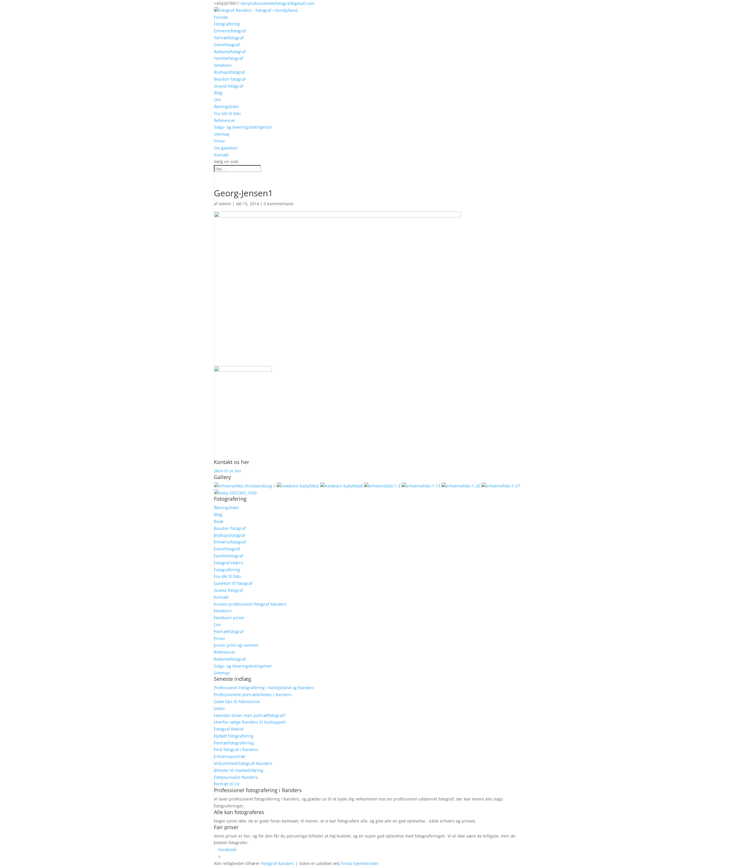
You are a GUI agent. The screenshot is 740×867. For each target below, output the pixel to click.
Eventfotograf (227, 44)
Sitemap (222, 673)
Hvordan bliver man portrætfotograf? (249, 715)
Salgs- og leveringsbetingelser (243, 127)
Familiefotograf (228, 58)
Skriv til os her (227, 471)
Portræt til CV (226, 784)
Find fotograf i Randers (236, 749)
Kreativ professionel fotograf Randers (250, 604)
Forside (221, 17)
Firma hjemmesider (360, 863)
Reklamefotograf (230, 51)
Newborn (223, 65)
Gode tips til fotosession (237, 701)
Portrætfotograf (229, 37)
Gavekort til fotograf (233, 583)
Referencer (224, 120)
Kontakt (221, 155)
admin (225, 203)
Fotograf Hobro (228, 562)
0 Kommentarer (279, 203)
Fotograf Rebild (228, 729)
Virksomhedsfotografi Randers (243, 763)
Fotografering (227, 24)
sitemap (222, 134)
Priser (219, 141)
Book (218, 521)
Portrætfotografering (234, 743)
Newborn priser (229, 617)
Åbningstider (226, 106)
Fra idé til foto (227, 113)
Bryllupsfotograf (229, 72)
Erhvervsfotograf (230, 31)
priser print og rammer (236, 645)
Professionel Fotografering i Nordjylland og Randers (264, 687)
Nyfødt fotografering (234, 736)
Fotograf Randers (277, 863)
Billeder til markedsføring (238, 770)
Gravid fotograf (228, 86)
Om (217, 99)
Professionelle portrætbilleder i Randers (253, 694)
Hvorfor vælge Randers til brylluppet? (250, 722)
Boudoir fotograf (230, 79)
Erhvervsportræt (229, 756)
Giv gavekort (226, 148)
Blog (218, 92)
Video (219, 708)
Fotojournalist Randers (236, 777)
